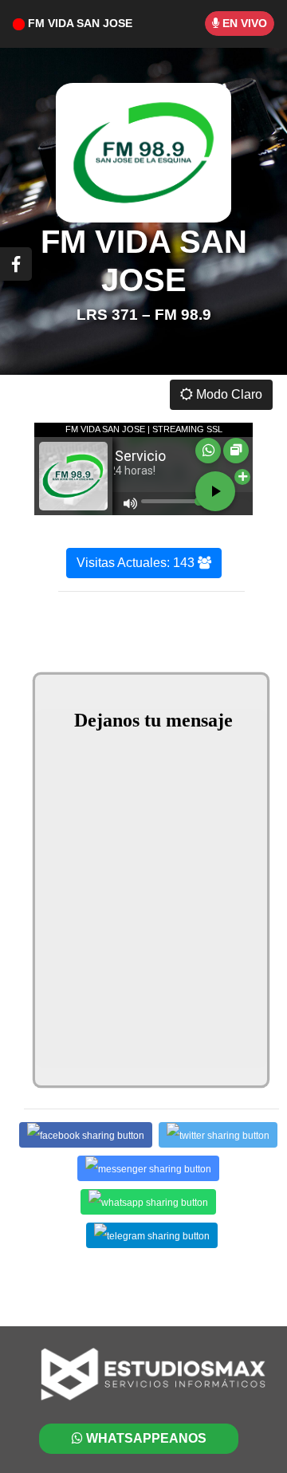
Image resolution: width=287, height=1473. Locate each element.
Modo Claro (227, 394)
